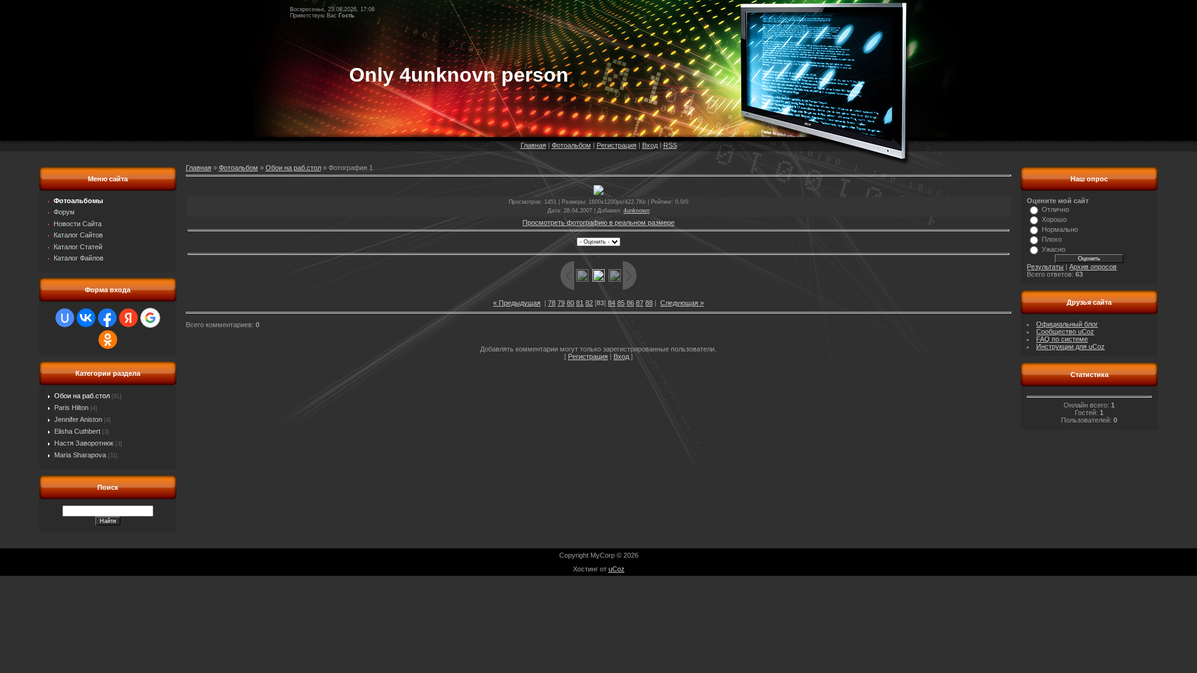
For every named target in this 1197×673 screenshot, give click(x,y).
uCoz (616, 569)
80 (570, 303)
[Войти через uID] (64, 317)
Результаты (1045, 266)
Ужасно (1053, 249)
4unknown (636, 211)
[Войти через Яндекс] (128, 317)
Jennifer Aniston (78, 419)
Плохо (1052, 239)
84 (611, 303)
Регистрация (617, 145)
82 (589, 303)
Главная (533, 145)
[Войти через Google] (150, 318)
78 (551, 303)
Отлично (1055, 209)
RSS (670, 145)
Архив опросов (1093, 266)
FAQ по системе (1062, 339)
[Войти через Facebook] (107, 317)
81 (580, 303)
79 (561, 303)
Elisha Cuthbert (77, 431)
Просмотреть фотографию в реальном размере (598, 222)
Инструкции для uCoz (1070, 346)
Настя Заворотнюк (83, 443)
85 (621, 303)
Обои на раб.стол (82, 395)
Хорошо (1054, 219)
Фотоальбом (571, 145)
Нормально (1060, 229)
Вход (650, 145)
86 (630, 303)
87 (639, 303)
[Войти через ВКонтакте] (86, 317)
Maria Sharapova (80, 455)
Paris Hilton (71, 407)
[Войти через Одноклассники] (108, 339)
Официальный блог (1067, 324)
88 (649, 303)
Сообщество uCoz (1065, 331)
